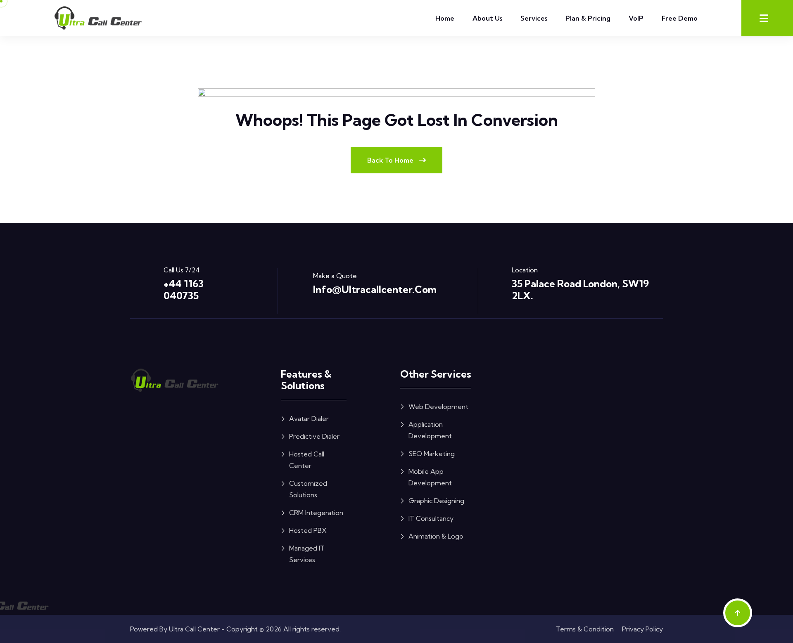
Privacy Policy (642, 629)
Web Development (438, 406)
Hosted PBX (308, 530)
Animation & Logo (435, 536)
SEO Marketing (431, 453)
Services (533, 18)
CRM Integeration (316, 512)
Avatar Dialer (309, 418)
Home (444, 18)
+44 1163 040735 (184, 289)
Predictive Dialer (314, 436)
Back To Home (391, 160)
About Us (487, 18)
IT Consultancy (430, 518)
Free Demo (680, 18)
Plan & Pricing (587, 18)
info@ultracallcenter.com (375, 289)
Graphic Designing (436, 500)
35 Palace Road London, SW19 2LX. (580, 289)
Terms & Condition (585, 629)
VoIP (636, 18)
